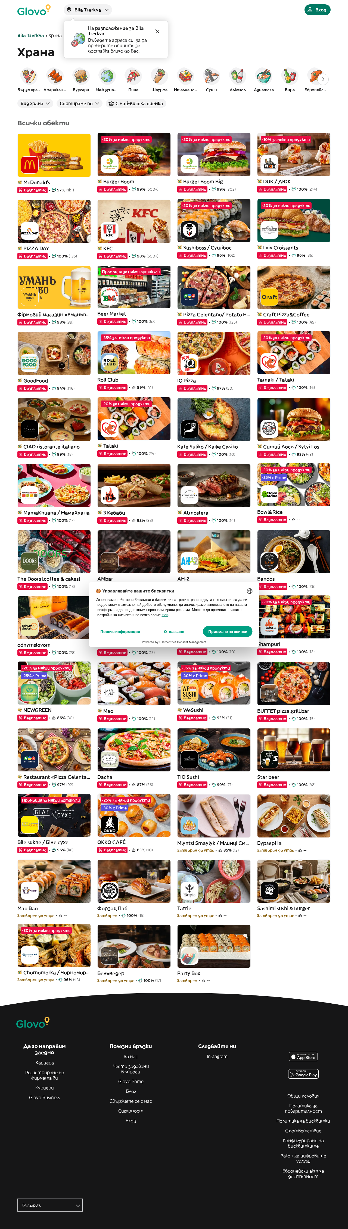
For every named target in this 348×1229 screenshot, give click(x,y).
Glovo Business (44, 1097)
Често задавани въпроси (131, 1068)
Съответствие (303, 1130)
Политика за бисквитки (303, 1121)
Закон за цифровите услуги (303, 1158)
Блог (131, 1091)
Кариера (45, 1062)
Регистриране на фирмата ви (44, 1075)
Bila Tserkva (30, 35)
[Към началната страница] (34, 9)
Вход (131, 1120)
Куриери (44, 1087)
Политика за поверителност (303, 1108)
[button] (28, 79)
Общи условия (303, 1095)
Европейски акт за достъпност (303, 1173)
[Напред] (323, 79)
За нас (131, 1056)
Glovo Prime (131, 1081)
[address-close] (157, 31)
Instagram (217, 1056)
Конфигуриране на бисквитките (303, 1143)
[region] (174, 79)
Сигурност (130, 1110)
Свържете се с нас (131, 1101)
